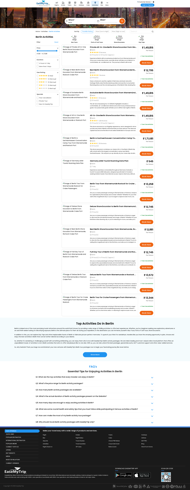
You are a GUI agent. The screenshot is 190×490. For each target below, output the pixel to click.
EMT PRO (144, 441)
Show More (95, 355)
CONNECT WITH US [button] (12, 447)
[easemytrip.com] (43, 3)
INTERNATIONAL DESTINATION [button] (15, 440)
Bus (44, 438)
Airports (45, 441)
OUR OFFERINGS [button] (11, 431)
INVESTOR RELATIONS (13, 460)
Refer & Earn (112, 447)
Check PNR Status (114, 441)
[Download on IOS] (142, 477)
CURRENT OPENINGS (12, 463)
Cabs (110, 438)
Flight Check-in (47, 447)
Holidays (144, 435)
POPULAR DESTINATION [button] (13, 437)
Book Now (146, 63)
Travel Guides (80, 441)
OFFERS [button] (8, 450)
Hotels (78, 435)
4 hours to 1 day (44, 63)
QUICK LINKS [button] (10, 434)
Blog (142, 444)
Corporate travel (114, 444)
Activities (45, 444)
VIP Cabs (78, 447)
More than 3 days (45, 66)
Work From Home (147, 447)
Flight (44, 435)
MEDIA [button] (8, 456)
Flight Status (79, 438)
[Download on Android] (123, 477)
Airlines (143, 438)
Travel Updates (81, 444)
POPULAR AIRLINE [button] (11, 444)
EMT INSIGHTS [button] (10, 453)
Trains (110, 435)
